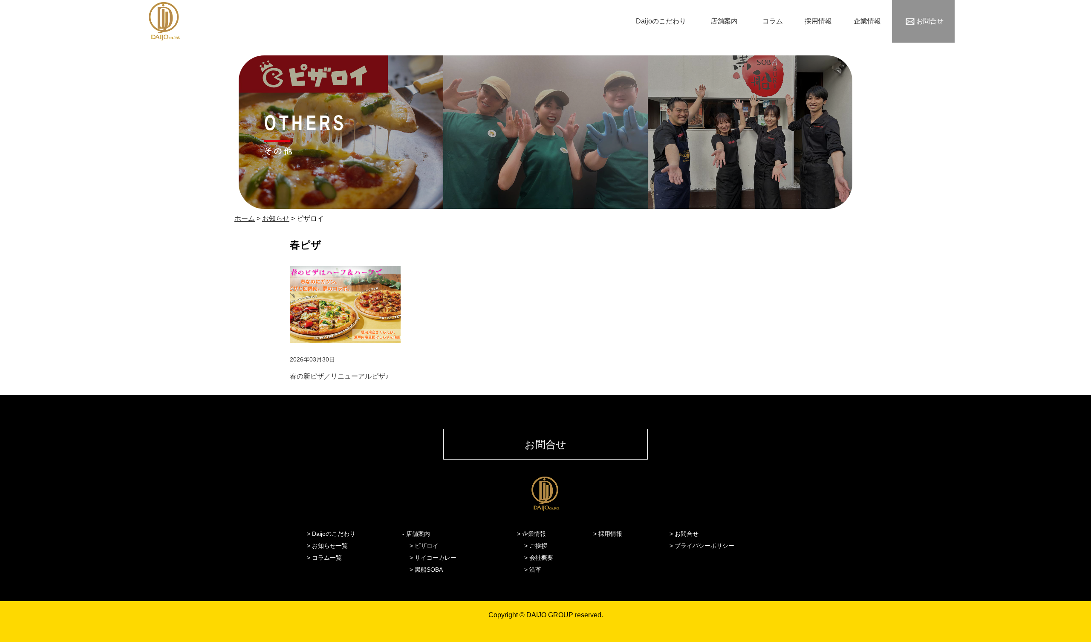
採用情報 (818, 21)
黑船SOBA (429, 569)
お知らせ (275, 218)
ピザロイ (427, 545)
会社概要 (541, 557)
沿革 (535, 569)
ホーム (244, 218)
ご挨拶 (538, 545)
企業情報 (867, 21)
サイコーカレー (435, 557)
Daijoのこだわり (661, 21)
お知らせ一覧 (330, 545)
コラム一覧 (327, 557)
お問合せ (930, 21)
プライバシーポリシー (704, 545)
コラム (772, 21)
